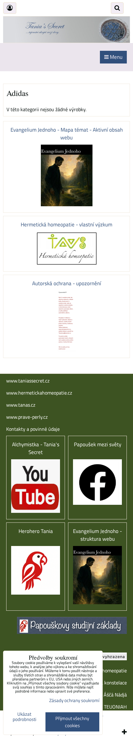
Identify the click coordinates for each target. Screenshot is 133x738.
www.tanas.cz (20, 404)
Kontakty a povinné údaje (33, 429)
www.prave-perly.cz (27, 417)
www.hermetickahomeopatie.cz (39, 392)
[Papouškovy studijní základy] (72, 632)
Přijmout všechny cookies (72, 722)
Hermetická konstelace (103, 682)
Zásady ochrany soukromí (74, 700)
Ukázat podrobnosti (24, 717)
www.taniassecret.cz (27, 380)
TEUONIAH (115, 706)
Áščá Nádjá (115, 694)
